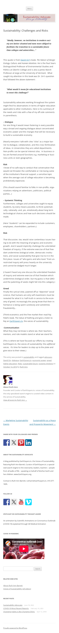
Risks (20, 363)
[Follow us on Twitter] (14, 502)
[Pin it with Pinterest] (21, 442)
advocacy (48, 357)
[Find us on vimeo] (28, 502)
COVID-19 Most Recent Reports (16, 608)
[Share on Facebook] (6, 442)
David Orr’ (25, 60)
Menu (29, 8)
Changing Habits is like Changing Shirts (19, 611)
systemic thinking (46, 363)
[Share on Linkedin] (28, 442)
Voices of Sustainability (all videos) (17, 589)
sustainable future (30, 363)
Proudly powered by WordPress (15, 628)
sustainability (28, 357)
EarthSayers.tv (16, 321)
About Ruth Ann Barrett (13, 585)
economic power (39, 360)
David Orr (7, 360)
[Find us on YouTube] (21, 502)
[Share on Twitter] (14, 442)
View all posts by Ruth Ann (15, 400)
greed (49, 360)
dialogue (15, 360)
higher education (10, 363)
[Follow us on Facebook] (6, 502)
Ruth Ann (24, 367)
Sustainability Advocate (12, 605)
